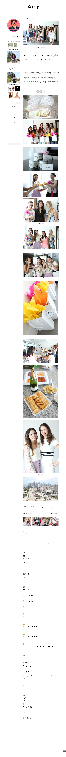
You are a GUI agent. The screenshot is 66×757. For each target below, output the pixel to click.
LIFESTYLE (44, 13)
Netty (26, 703)
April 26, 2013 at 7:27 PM (27, 672)
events (29, 506)
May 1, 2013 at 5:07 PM (28, 718)
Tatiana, (38, 277)
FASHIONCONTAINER (29, 586)
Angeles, (40, 277)
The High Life (28, 685)
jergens (32, 506)
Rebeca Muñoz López (30, 531)
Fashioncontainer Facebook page (28, 595)
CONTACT (16, 1)
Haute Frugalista (43, 47)
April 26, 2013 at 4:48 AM (29, 601)
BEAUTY (34, 13)
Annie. (43, 223)
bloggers (25, 506)
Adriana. (44, 277)
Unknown (27, 717)
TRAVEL (39, 13)
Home (3, 1)
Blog (7, 1)
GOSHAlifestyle (29, 655)
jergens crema (27, 507)
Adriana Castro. (41, 474)
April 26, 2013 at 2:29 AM (29, 574)
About (11, 1)
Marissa (27, 555)
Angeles (38, 223)
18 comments (53, 507)
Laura (26, 600)
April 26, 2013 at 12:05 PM (29, 663)
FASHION (21, 13)
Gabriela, (41, 250)
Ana (40, 223)
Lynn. (44, 250)
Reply (24, 552)
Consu (26, 662)
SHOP (21, 1)
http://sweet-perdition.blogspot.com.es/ (29, 618)
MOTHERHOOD (27, 13)
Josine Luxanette (29, 573)
